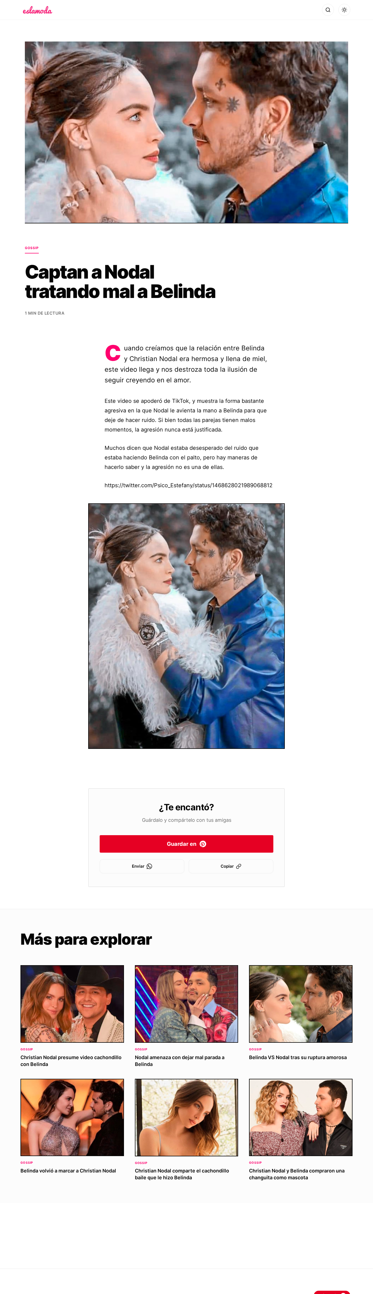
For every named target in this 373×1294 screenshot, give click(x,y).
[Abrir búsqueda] (328, 10)
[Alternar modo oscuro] (344, 10)
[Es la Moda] (37, 10)
